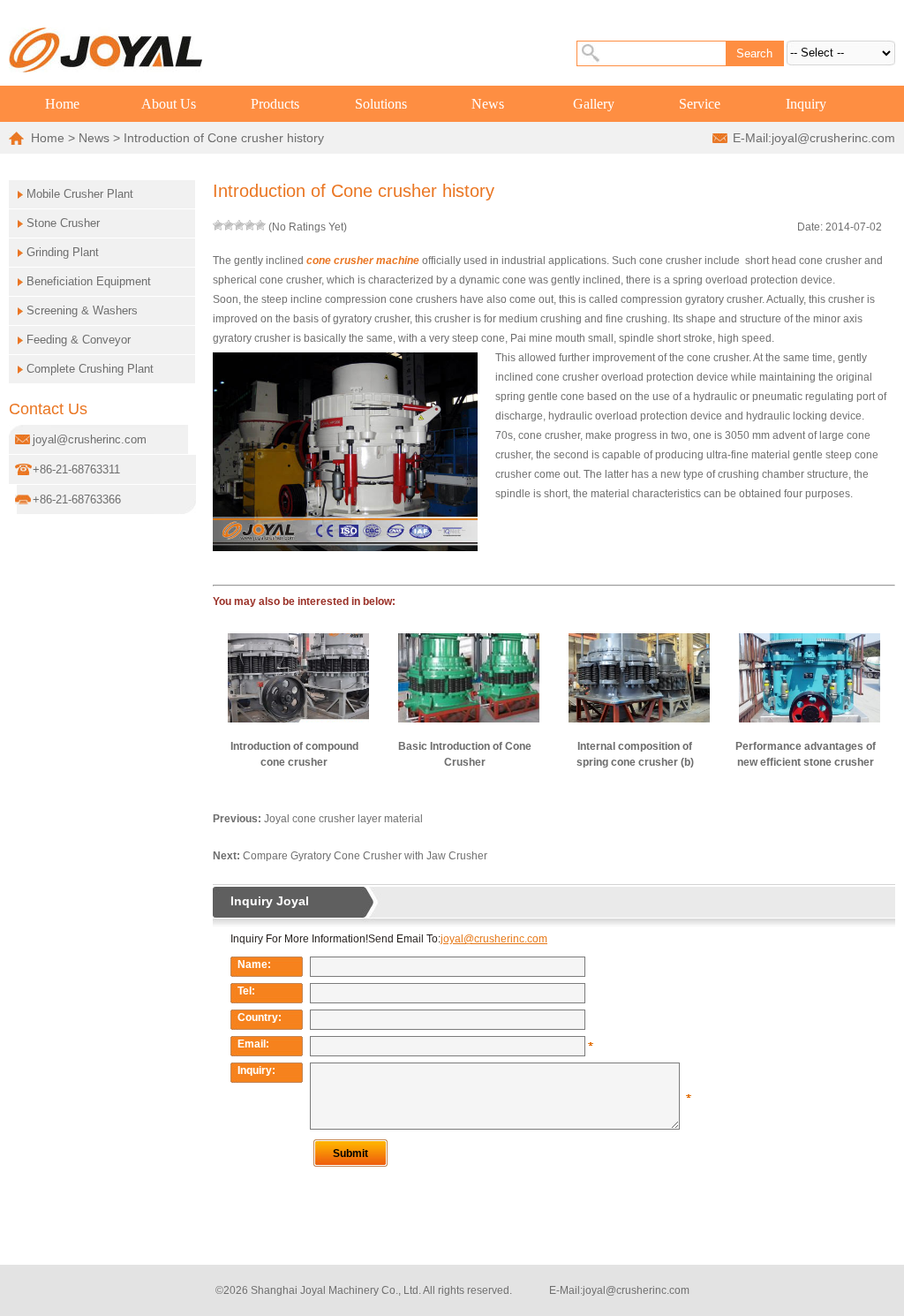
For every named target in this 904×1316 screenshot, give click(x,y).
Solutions (381, 103)
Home (62, 103)
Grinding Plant (62, 252)
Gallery (593, 103)
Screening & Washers (82, 310)
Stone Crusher (63, 223)
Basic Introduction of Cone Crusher (464, 754)
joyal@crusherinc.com (833, 138)
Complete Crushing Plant (90, 368)
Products (275, 103)
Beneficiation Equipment (88, 281)
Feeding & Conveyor (78, 339)
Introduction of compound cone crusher (294, 754)
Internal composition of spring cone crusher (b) (635, 754)
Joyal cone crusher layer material (343, 819)
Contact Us (48, 409)
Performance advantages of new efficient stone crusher (805, 754)
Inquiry (806, 103)
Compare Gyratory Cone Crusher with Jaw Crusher (365, 856)
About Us (168, 103)
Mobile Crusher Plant (79, 193)
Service (699, 103)
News (487, 103)
